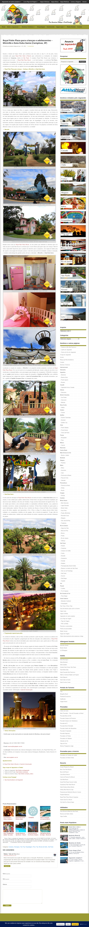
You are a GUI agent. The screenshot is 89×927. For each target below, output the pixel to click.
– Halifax (62, 407)
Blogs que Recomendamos (67, 359)
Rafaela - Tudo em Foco (10, 854)
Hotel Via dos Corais (65, 682)
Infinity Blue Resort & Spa (66, 789)
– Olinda (62, 488)
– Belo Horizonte (64, 503)
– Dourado (62, 555)
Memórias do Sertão (75, 843)
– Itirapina (62, 563)
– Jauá (62, 473)
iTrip (61, 691)
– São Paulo (63, 573)
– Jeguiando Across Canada (67, 387)
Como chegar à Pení (75, 850)
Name (6, 873)
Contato (79, 27)
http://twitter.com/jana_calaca (25, 773)
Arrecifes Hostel (64, 645)
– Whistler (62, 402)
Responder (7, 866)
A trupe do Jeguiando (65, 354)
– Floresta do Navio (65, 485)
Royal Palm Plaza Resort (24, 60)
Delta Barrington (64, 659)
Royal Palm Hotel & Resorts (23, 56)
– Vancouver (63, 400)
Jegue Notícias (64, 1)
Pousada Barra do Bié (65, 716)
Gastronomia (50, 27)
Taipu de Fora (63, 743)
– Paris (62, 440)
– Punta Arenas (64, 430)
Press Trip (35, 847)
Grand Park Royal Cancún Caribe (68, 782)
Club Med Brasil (64, 779)
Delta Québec (63, 664)
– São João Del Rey (65, 520)
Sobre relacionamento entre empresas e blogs (71, 636)
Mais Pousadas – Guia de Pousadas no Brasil (71, 713)
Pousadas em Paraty (65, 736)
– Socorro (62, 576)
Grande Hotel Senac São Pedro (68, 667)
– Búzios (62, 533)
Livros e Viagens (76, 1)
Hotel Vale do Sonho (65, 679)
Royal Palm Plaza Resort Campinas (69, 797)
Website (5, 884)
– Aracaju (62, 495)
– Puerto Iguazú (64, 380)
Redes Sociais (71, 27)
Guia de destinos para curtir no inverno (70, 608)
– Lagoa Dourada (64, 505)
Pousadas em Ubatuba (66, 738)
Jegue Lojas (60, 27)
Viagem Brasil (63, 701)
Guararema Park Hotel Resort (67, 784)
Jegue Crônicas (44, 1)
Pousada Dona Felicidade (66, 726)
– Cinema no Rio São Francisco (68, 347)
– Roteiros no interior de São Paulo (69, 568)
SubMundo (63, 699)
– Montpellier (63, 437)
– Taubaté (62, 581)
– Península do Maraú (65, 475)
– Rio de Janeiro (64, 538)
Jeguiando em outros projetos (11, 1)
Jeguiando (11, 14)
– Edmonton (63, 392)
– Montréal (62, 420)
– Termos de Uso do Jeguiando (68, 352)
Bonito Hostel (63, 648)
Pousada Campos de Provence (68, 718)
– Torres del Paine (64, 432)
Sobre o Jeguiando (13, 27)
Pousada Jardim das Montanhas (68, 728)
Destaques (17, 847)
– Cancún (62, 445)
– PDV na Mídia (64, 623)
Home (3, 27)
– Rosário (62, 382)
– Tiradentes (63, 523)
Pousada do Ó (63, 723)
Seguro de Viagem (64, 633)
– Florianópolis (63, 603)
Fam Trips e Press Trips (66, 606)
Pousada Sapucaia (65, 733)
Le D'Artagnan (63, 650)
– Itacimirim (63, 470)
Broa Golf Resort (64, 772)
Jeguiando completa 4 (75, 858)
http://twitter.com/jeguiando (22, 770)
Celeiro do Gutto (64, 710)
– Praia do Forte (64, 478)
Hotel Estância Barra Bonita (67, 787)
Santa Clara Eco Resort (66, 799)
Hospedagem (41, 27)
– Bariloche (63, 374)
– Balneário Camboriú (65, 601)
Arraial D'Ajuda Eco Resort (67, 767)
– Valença (62, 540)
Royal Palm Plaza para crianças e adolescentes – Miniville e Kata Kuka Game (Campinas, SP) (27, 41)
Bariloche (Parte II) (74, 835)
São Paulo (26, 58)
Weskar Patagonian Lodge (66, 746)
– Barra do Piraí (64, 530)
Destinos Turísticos (28, 27)
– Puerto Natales (64, 427)
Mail (6, 879)
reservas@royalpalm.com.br (15, 746)
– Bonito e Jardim (64, 455)
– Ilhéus (62, 467)
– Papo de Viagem (64, 621)
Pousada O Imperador (65, 731)
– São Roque (63, 578)
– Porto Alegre (63, 596)
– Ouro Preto (63, 510)
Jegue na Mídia (64, 613)
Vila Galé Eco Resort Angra (67, 802)
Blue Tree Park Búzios (66, 769)
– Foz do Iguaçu (64, 591)
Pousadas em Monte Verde (67, 757)
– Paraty (62, 535)
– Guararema (63, 558)
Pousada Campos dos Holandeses (69, 721)
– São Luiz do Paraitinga (66, 571)
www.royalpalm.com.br (12, 757)
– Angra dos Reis (64, 528)
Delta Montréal (63, 662)
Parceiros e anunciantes (66, 626)
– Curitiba (62, 588)
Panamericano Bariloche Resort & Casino (70, 792)
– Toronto (62, 412)
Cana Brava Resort (65, 774)
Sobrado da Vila (64, 741)
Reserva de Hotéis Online (66, 814)
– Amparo (62, 545)
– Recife (62, 490)
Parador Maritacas (64, 794)
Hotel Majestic (63, 677)
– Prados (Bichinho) (65, 513)
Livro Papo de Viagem (31, 1)
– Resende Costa (64, 515)
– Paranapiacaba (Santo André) (68, 565)
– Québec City (63, 422)
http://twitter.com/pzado (22, 772)
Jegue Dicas (54, 1)
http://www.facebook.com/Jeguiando (14, 780)
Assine (84, 1)
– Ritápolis (62, 518)
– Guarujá (62, 560)
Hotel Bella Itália (64, 669)
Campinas (11, 847)
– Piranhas (63, 462)
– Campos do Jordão (65, 550)
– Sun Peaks (63, 397)
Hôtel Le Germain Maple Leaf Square (69, 674)
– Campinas (63, 548)
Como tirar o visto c (74, 827)
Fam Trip (22, 847)
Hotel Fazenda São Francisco (67, 672)
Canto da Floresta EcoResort (67, 777)
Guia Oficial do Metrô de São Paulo (69, 811)
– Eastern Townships (65, 417)
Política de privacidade (66, 628)
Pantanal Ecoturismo (65, 696)
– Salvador (63, 480)
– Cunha (62, 553)
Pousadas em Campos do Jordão (68, 755)
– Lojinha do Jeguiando (66, 349)
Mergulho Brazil (64, 694)
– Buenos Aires (64, 377)
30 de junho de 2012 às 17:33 (10, 855)
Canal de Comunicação (26, 689)
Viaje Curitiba (63, 816)
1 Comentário (30, 46)
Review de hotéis (43, 847)
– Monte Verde (63, 508)
